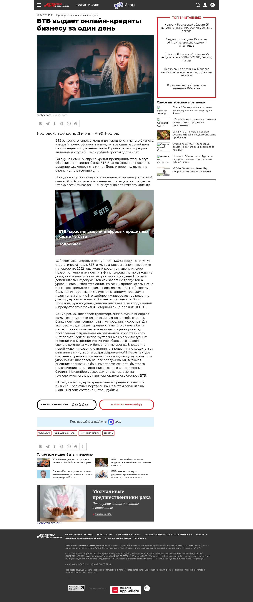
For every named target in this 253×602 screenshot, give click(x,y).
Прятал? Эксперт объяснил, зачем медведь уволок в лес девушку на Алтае (192, 110)
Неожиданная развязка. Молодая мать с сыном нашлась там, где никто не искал (186, 72)
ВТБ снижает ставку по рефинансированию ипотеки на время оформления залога (129, 474)
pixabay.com (60, 115)
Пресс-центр (104, 535)
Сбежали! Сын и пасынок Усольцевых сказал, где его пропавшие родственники (194, 122)
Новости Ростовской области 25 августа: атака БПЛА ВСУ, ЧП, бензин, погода (186, 28)
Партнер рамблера (97, 588)
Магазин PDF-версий (127, 535)
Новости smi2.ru (49, 523)
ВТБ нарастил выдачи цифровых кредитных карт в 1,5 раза (103, 234)
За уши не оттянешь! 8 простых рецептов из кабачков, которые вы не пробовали (194, 134)
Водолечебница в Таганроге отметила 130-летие (186, 87)
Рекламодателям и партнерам (83, 538)
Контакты (201, 535)
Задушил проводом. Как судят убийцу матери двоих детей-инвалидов (186, 42)
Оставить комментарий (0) (126, 404)
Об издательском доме (79, 535)
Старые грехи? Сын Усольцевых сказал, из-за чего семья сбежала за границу (193, 146)
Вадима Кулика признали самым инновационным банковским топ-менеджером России (72, 474)
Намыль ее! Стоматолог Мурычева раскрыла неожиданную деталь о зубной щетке (193, 159)
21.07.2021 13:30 (45, 15)
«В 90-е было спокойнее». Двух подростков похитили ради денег (192, 170)
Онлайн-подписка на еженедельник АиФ (168, 535)
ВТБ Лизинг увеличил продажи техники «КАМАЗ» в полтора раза (72, 461)
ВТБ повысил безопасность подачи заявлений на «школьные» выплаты (131, 462)
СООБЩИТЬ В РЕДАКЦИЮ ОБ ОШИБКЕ (125, 538)
